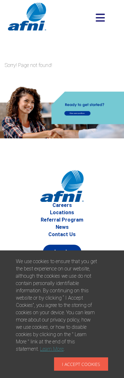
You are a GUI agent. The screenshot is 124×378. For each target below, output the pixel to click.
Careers (62, 205)
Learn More (52, 349)
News (62, 227)
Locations (62, 212)
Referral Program (62, 220)
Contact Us (62, 234)
